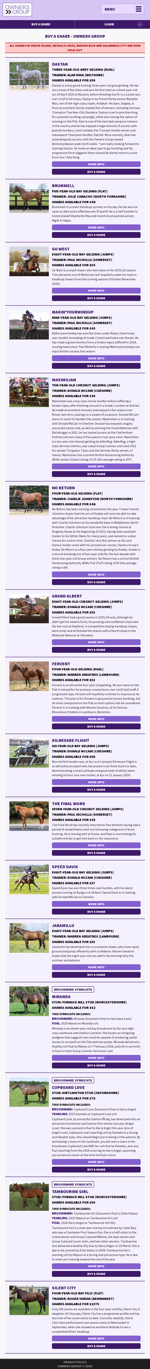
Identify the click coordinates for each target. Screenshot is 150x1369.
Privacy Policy (75, 1362)
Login (109, 24)
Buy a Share (40, 24)
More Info (96, 164)
